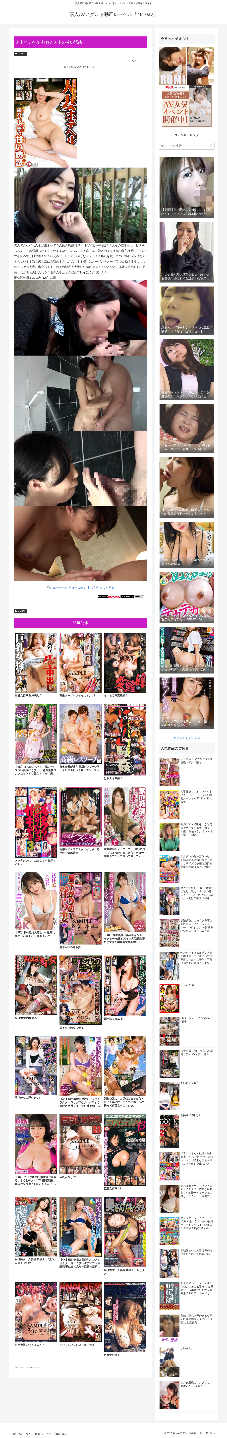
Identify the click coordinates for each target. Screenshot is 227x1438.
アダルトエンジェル (186, 738)
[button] (211, 146)
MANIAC (22, 54)
